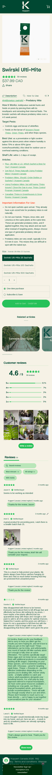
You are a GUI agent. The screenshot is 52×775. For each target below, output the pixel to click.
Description (11, 96)
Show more (26, 747)
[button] (26, 383)
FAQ (37, 759)
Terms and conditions (26, 762)
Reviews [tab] (11, 457)
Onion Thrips (18, 133)
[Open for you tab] (6, 760)
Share (9, 85)
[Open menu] (6, 6)
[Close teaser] (43, 763)
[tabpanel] (26, 608)
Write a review (26, 446)
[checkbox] (10, 477)
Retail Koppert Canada (16, 759)
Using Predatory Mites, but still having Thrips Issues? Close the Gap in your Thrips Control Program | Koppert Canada (25, 187)
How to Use (32, 96)
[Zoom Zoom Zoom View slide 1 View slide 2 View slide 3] (26, 39)
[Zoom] (7, 57)
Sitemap (42, 762)
